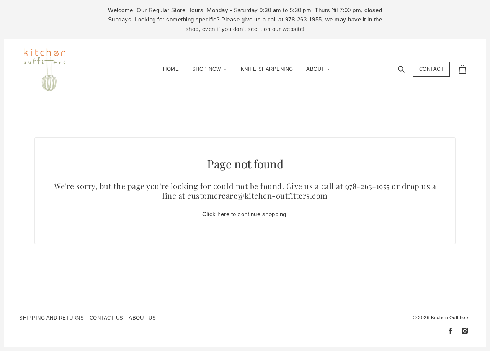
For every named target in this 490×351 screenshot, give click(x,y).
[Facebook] (450, 331)
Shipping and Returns (51, 318)
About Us (142, 318)
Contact (431, 69)
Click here (215, 214)
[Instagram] (465, 331)
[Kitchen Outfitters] (48, 67)
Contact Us (106, 318)
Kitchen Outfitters (450, 317)
